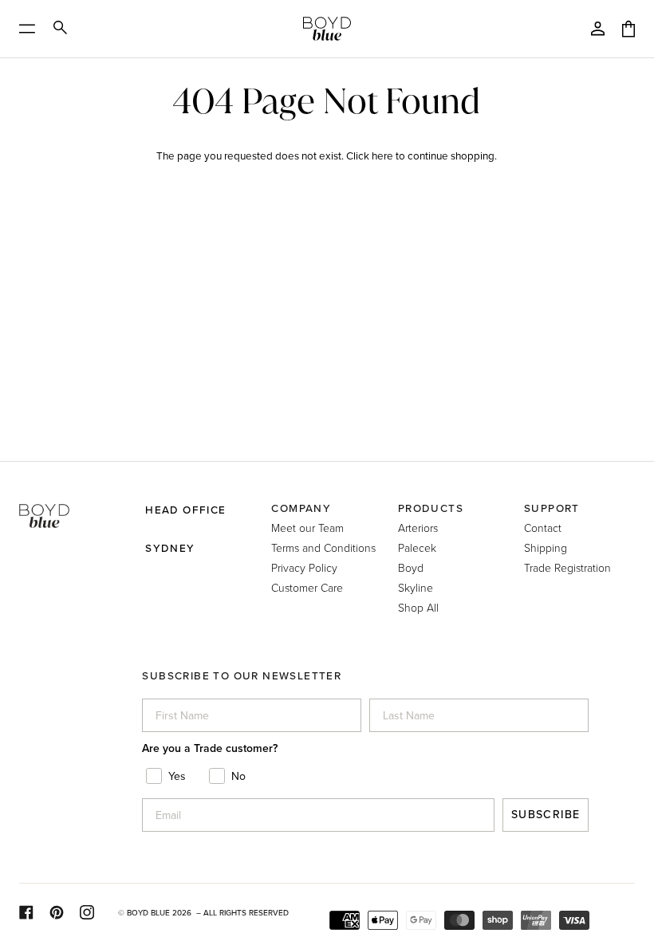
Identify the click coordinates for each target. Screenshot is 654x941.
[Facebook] (26, 912)
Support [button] (552, 508)
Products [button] (430, 508)
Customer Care (307, 587)
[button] (74, 502)
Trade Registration (567, 567)
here (382, 155)
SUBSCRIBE (546, 814)
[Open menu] (32, 28)
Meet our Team (307, 527)
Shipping (545, 547)
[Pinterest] (56, 912)
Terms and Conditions (323, 547)
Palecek (417, 547)
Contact (542, 527)
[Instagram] (87, 912)
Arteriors (418, 527)
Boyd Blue (148, 913)
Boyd (411, 567)
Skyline (415, 587)
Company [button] (301, 508)
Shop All (418, 607)
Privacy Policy (304, 567)
